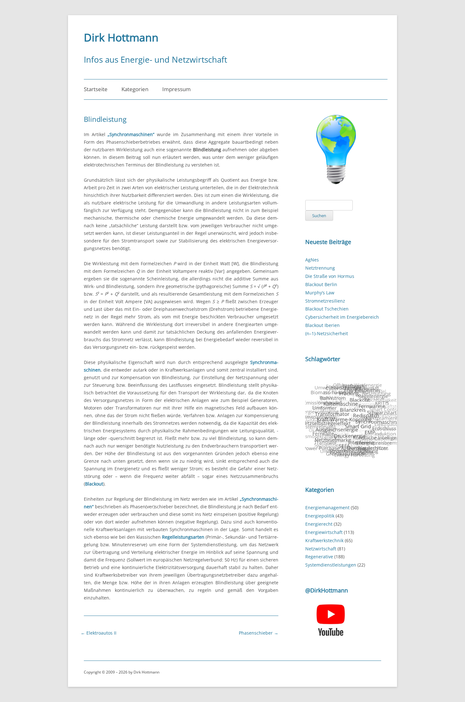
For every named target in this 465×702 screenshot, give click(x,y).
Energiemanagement (327, 508)
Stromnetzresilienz (325, 301)
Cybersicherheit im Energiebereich (342, 317)
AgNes (312, 260)
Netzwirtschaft (320, 549)
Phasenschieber (258, 633)
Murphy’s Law (319, 293)
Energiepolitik (319, 516)
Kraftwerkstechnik (324, 540)
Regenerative (319, 557)
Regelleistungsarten (183, 537)
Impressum (176, 89)
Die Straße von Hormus (329, 276)
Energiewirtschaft (324, 532)
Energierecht (318, 524)
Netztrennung (320, 268)
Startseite (96, 89)
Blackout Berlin (321, 284)
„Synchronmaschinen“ (131, 134)
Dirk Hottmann (121, 37)
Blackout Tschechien (327, 309)
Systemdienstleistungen (330, 565)
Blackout (94, 484)
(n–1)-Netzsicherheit (326, 333)
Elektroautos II (98, 633)
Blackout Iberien (322, 325)
